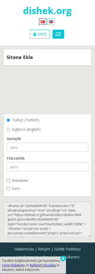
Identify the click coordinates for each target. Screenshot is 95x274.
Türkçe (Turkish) (25, 119)
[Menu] (58, 34)
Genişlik (14, 138)
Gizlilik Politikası (67, 248)
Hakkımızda (24, 248)
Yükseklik (16, 158)
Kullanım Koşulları (43, 265)
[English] (51, 21)
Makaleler (20, 180)
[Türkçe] (42, 21)
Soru (16, 188)
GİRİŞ (41, 34)
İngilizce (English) (26, 129)
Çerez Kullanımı (66, 256)
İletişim (44, 248)
